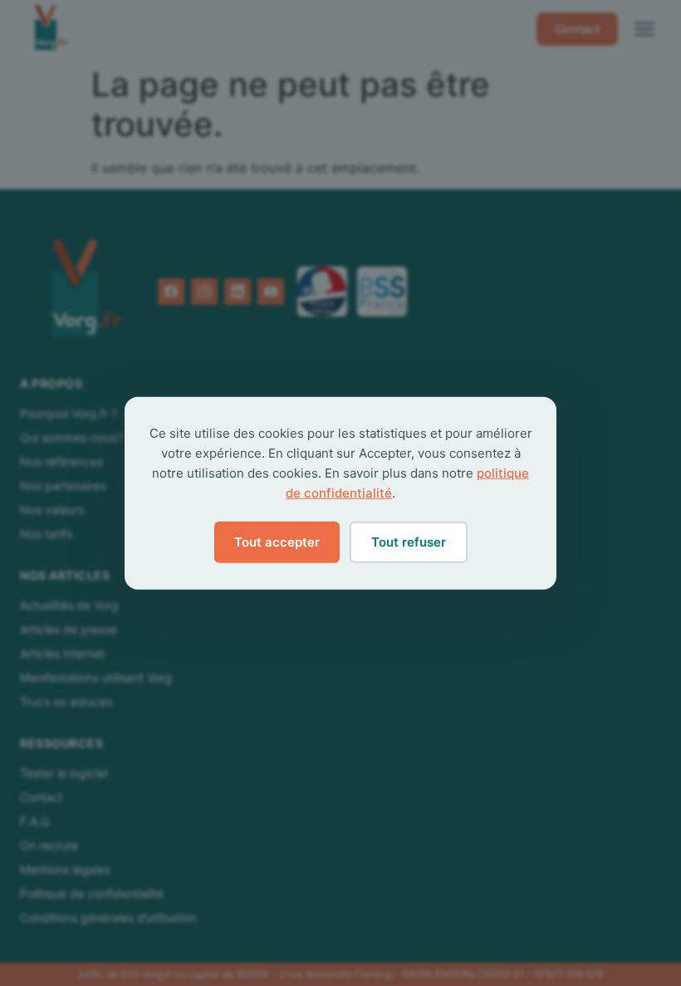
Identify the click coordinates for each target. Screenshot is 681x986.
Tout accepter (277, 541)
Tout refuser (408, 541)
